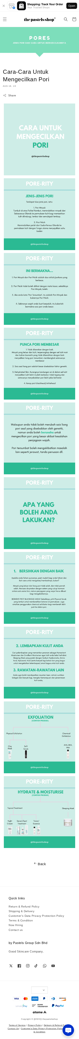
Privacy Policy (35, 1025)
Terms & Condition (21, 920)
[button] (5, 19)
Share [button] (12, 95)
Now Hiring (16, 925)
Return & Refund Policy (24, 906)
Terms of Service (17, 1025)
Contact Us (13, 1028)
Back (42, 863)
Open (71, 5)
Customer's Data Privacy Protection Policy (36, 916)
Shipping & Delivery (21, 911)
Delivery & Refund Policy (56, 1025)
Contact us (16, 930)
